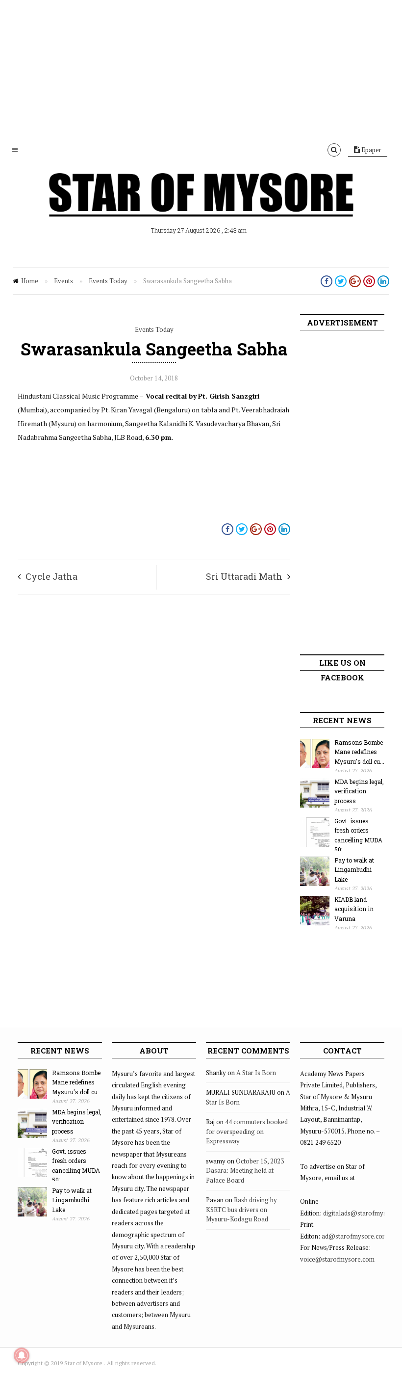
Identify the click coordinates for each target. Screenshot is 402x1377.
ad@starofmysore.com (355, 1236)
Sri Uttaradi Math (244, 576)
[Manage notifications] (21, 1355)
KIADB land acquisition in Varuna (354, 908)
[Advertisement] (201, 68)
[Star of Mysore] (201, 206)
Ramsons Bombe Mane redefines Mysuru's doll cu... (359, 751)
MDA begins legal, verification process (359, 791)
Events (63, 280)
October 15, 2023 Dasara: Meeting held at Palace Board (245, 1171)
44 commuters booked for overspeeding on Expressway (247, 1131)
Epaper (370, 149)
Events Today (108, 280)
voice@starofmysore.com (337, 1259)
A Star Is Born (256, 1072)
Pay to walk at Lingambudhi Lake (354, 869)
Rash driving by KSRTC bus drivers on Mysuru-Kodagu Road (241, 1209)
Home (29, 280)
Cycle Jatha (51, 576)
